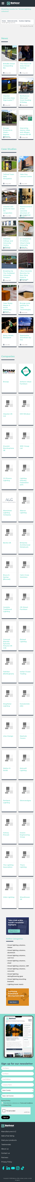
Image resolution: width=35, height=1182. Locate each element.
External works (12, 21)
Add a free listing (7, 1136)
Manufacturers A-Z (8, 1131)
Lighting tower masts (15, 984)
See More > (13, 1002)
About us (4, 1149)
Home (4, 21)
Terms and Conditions (26, 1103)
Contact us (5, 1153)
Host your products (9, 1140)
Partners (4, 1157)
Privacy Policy (5, 1100)
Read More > (14, 931)
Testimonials (6, 1144)
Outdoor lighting (24, 21)
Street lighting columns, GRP (18, 966)
